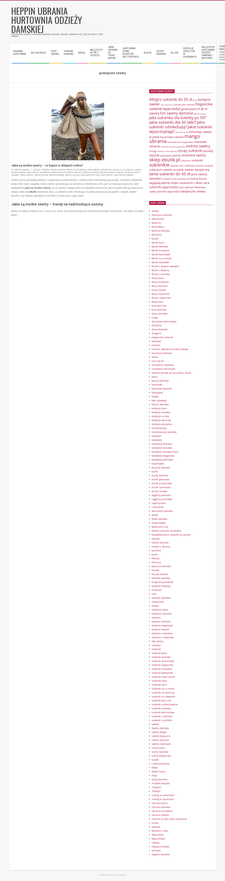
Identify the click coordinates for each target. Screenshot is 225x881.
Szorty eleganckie (161, 755)
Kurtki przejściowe (162, 483)
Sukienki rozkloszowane (165, 704)
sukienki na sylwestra (163, 696)
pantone (156, 550)
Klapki (155, 396)
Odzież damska (160, 542)
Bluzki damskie (160, 246)
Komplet (156, 436)
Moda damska (159, 518)
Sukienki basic (159, 653)
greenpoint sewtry (110, 169)
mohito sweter (66, 172)
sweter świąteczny (197, 170)
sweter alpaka (41, 175)
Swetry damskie (21, 169)
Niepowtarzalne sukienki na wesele (171, 534)
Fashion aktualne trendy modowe (170, 349)
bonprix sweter (49, 169)
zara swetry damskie (124, 175)
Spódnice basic (160, 609)
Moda (155, 514)
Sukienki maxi (159, 680)
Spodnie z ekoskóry (162, 633)
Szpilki (155, 759)
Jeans (155, 376)
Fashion (156, 345)
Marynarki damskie (162, 511)
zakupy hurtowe (160, 846)
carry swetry (93, 169)
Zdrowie (156, 850)
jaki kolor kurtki (181, 132)
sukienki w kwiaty (161, 708)
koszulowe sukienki (172, 137)
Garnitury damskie (162, 353)
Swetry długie (159, 732)
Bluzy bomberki (160, 282)
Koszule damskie (161, 467)
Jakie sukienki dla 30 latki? (172, 122)
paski (154, 554)
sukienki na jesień (204, 165)
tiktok (155, 767)
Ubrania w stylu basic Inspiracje (169, 818)
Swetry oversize (160, 740)
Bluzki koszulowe (161, 254)
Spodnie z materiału (163, 637)
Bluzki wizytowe (160, 262)
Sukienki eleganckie (162, 665)
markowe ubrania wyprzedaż (173, 146)
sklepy (155, 605)
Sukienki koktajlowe (162, 672)
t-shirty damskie (160, 763)
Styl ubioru (158, 641)
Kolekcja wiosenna (162, 424)
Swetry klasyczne (161, 736)
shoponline (158, 601)
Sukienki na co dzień (163, 688)
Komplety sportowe (162, 459)
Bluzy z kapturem (161, 297)
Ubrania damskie (161, 807)
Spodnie (156, 617)
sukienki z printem (162, 720)
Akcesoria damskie (162, 214)
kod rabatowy (159, 400)
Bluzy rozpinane (160, 293)
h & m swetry (126, 169)
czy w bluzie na (167, 105)
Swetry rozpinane (161, 743)
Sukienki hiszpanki (162, 668)
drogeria (156, 333)
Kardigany (157, 392)
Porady (155, 570)
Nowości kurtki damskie (167, 151)
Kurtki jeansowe (160, 479)
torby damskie (159, 779)
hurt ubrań (158, 361)
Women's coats (160, 830)
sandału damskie (161, 597)
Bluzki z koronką (160, 274)
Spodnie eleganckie (162, 625)
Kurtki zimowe (159, 491)
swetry (155, 724)
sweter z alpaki (72, 175)
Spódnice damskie (162, 613)
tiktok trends (159, 771)
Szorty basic (158, 747)
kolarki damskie (160, 404)
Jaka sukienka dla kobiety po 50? (177, 117)
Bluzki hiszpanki (160, 250)
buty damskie (159, 309)
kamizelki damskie (162, 388)
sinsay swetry (26, 175)
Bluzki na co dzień (162, 258)
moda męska (159, 522)
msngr (152, 151)
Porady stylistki (160, 574)
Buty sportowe (160, 313)
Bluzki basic (158, 242)
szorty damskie (160, 751)
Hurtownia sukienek (163, 364)
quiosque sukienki (170, 155)
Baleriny (156, 222)
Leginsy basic (159, 503)
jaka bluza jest (200, 114)
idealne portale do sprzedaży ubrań (171, 372)
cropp (155, 317)
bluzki (155, 238)
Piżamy (155, 558)
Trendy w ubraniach (163, 799)
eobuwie (156, 341)
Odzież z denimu (161, 546)
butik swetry (80, 169)
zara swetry (107, 175)
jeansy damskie (160, 380)
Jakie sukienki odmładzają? (177, 124)
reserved (156, 590)
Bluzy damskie (160, 286)
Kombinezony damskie (164, 432)
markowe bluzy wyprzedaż (180, 142)
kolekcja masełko (161, 412)
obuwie (156, 538)
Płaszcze (156, 562)
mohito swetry (82, 172)
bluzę (195, 100)
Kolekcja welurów (161, 420)
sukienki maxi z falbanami (182, 165)
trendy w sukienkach (163, 795)
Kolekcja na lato (160, 416)
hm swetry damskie (49, 172)
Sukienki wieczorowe (163, 712)
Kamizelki (157, 384)
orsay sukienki (190, 150)
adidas (155, 211)
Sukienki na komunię (163, 692)
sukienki (197, 160)
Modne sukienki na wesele (166, 530)
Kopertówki (158, 463)
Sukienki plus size (161, 700)
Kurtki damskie (160, 475)
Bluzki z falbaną (160, 270)
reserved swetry (115, 172)
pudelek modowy (161, 586)
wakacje (156, 826)
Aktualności (158, 218)
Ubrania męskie (160, 815)
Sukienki (156, 649)
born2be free (159, 305)
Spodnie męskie (160, 629)
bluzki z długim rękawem (165, 266)
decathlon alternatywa (164, 321)
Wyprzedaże (158, 838)
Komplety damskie (162, 443)
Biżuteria (157, 234)
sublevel (156, 645)
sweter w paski (173, 170)
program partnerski (162, 582)
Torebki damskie (161, 783)
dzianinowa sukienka (184, 104)
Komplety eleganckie (163, 455)
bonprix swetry (65, 169)
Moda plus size (160, 526)
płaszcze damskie (161, 566)
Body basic (158, 301)
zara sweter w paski (90, 175)
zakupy (155, 842)
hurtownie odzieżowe (163, 368)
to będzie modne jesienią (174, 178)
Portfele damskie (161, 578)
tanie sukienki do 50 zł (169, 173)
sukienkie (159, 165)
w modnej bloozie (197, 178)
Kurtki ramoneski (161, 487)
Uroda (155, 822)
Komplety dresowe (162, 447)
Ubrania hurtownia (162, 811)
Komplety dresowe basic (165, 451)
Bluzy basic (158, 278)
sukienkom (156, 170)
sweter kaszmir (56, 175)
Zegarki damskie (161, 854)
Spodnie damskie (161, 621)
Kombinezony (159, 428)
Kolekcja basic (159, 408)
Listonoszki (158, 507)
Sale (154, 593)
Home (155, 357)
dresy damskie (160, 329)
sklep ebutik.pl (164, 159)
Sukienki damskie (161, 657)
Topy (154, 775)
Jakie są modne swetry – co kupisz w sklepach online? (47, 165)
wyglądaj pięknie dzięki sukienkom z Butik (175, 183)
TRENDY (156, 791)
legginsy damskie (161, 495)
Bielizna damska (161, 230)
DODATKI (157, 325)
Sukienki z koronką (162, 716)
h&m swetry (33, 172)
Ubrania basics (160, 803)
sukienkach (186, 160)
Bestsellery (158, 226)
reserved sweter (98, 172)
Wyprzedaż (158, 834)
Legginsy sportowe (162, 499)
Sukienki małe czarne (163, 676)
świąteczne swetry (193, 191)
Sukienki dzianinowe (163, 661)
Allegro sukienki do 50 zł (170, 99)
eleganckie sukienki (162, 337)
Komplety (157, 439)
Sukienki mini (159, 684)
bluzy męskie (159, 289)
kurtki (155, 471)
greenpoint (189, 109)
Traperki (156, 787)
